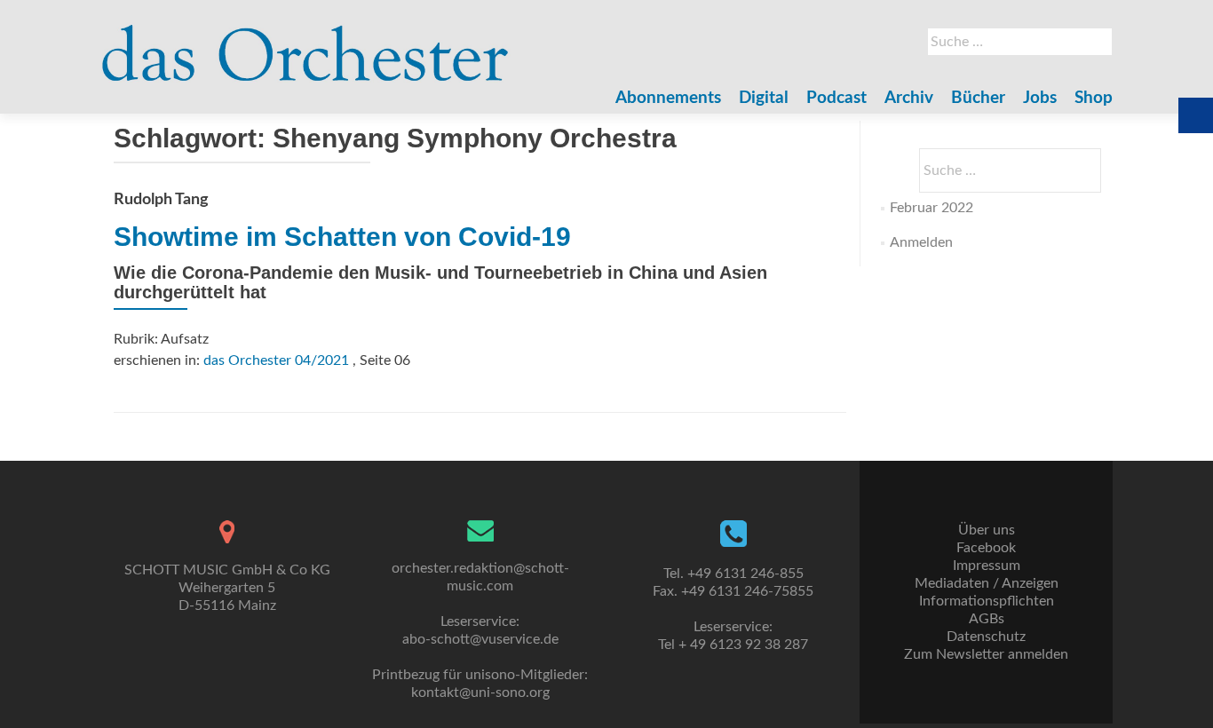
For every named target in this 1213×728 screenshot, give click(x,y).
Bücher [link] (978, 98)
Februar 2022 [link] (931, 208)
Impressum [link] (986, 565)
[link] (305, 44)
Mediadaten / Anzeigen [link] (986, 583)
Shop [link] (1093, 98)
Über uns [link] (986, 530)
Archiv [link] (908, 98)
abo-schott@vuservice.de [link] (480, 639)
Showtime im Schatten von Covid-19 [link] (342, 236)
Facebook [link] (986, 548)
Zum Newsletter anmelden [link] (986, 654)
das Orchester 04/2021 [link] (276, 360)
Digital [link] (764, 98)
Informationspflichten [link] (986, 601)
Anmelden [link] (921, 242)
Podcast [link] (836, 98)
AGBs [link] (986, 619)
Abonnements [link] (668, 98)
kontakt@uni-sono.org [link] (480, 692)
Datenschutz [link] (986, 636)
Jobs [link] (1040, 98)
